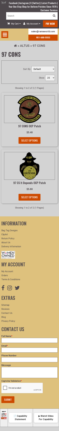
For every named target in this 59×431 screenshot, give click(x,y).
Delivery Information (11, 246)
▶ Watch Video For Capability (46, 418)
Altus (25, 45)
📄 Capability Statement (20, 418)
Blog (3, 317)
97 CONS (39, 45)
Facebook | (14, 3)
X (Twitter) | (36, 3)
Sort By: (27, 69)
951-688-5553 (43, 37)
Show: (42, 78)
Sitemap (5, 305)
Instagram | (24, 3)
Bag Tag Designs (9, 230)
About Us (5, 242)
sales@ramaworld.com (43, 31)
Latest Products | (50, 3)
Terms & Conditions (10, 279)
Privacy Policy (8, 321)
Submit (8, 400)
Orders (4, 275)
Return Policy (7, 238)
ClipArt (4, 234)
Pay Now (50, 24)
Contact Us (6, 313)
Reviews (5, 309)
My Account (7, 271)
